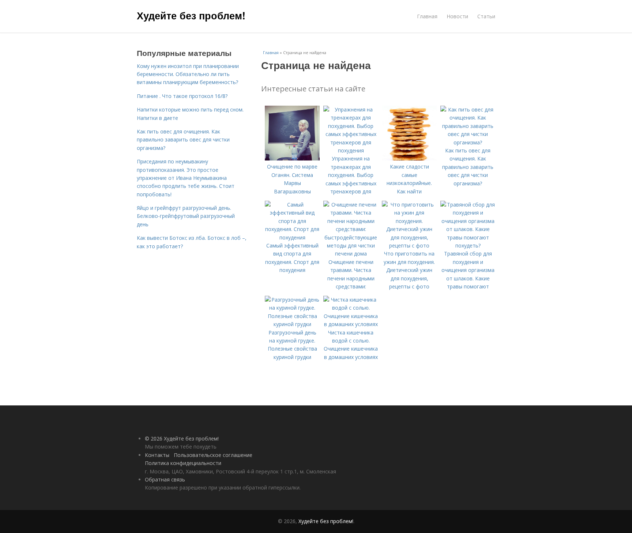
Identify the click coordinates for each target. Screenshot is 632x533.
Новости (457, 16)
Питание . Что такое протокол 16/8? (182, 95)
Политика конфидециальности (183, 463)
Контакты (157, 454)
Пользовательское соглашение (213, 454)
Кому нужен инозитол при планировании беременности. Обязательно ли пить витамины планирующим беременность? (188, 74)
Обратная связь (165, 479)
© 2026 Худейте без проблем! (182, 438)
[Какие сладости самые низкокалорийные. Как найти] (409, 158)
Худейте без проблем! (191, 15)
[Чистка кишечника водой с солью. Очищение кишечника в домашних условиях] (350, 324)
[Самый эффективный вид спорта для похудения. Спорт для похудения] (292, 237)
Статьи (486, 16)
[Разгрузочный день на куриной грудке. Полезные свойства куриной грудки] (292, 324)
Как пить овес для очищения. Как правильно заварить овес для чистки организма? (183, 139)
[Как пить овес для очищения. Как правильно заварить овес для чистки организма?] (467, 142)
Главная (427, 16)
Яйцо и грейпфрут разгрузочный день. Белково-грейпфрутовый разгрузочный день (186, 216)
